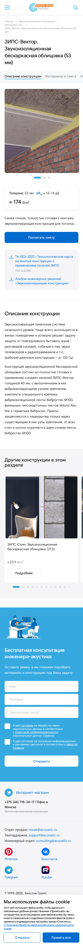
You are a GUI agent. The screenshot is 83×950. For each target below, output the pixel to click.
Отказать (22, 937)
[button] (37, 178)
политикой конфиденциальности (36, 732)
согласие (27, 725)
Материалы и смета (60, 76)
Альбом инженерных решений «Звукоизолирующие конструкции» (42, 281)
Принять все (61, 937)
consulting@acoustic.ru (53, 841)
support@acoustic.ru (44, 835)
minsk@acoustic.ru (43, 830)
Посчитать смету (41, 237)
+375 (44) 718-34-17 (19, 802)
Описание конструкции (23, 76)
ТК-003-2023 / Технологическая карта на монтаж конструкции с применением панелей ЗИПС (44, 263)
